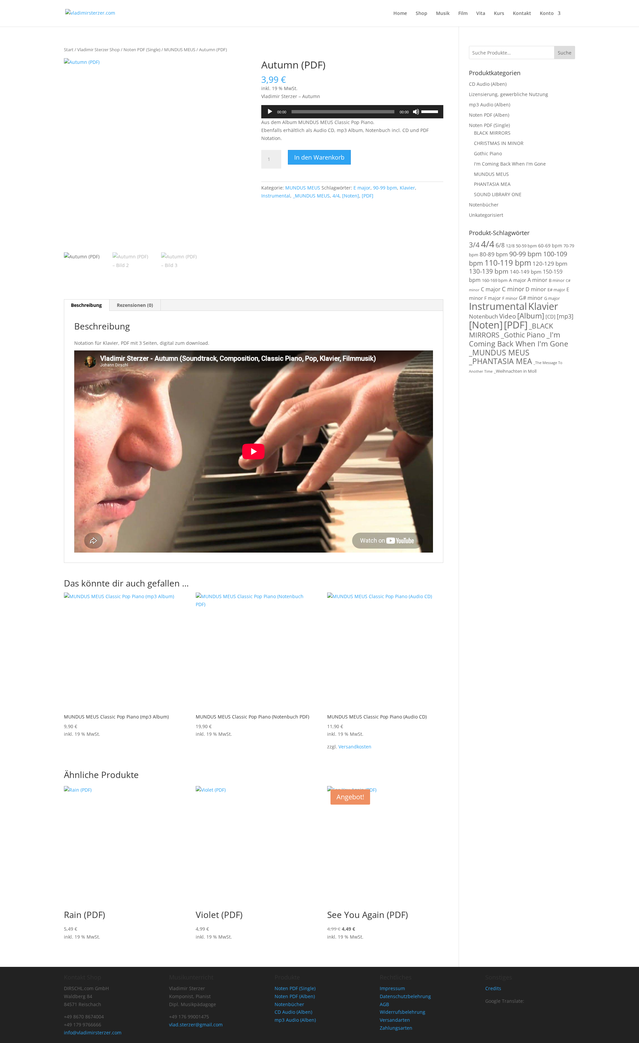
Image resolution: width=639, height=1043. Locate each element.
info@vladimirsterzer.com (92, 1032)
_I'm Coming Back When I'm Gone (518, 339)
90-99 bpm (385, 188)
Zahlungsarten (396, 1028)
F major (492, 298)
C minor (513, 289)
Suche (564, 53)
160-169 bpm (495, 280)
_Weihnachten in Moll (515, 371)
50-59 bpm (526, 246)
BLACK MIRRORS (492, 133)
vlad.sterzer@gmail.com (196, 1024)
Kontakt (522, 13)
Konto (547, 13)
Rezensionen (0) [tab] (135, 305)
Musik (443, 13)
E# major (556, 290)
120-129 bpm (549, 263)
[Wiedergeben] (270, 111)
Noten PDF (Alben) (489, 115)
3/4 (474, 244)
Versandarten (395, 1020)
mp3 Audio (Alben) (489, 104)
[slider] (430, 111)
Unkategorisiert (486, 215)
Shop (421, 13)
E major (361, 188)
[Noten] (350, 196)
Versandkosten (354, 746)
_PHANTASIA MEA (500, 361)
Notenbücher (484, 204)
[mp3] (565, 316)
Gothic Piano (488, 153)
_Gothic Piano (523, 334)
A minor (537, 280)
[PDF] (367, 196)
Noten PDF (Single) (141, 50)
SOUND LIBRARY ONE (498, 194)
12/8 (510, 246)
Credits (493, 988)
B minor (556, 280)
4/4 (335, 196)
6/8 (500, 245)
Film (463, 13)
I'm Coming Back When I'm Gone (510, 164)
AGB (384, 1004)
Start (69, 50)
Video (507, 316)
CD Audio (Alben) (488, 84)
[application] (352, 111)
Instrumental (275, 196)
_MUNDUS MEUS (311, 196)
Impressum (392, 988)
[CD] (550, 316)
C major (491, 289)
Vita (480, 13)
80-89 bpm (494, 254)
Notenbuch (483, 316)
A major (517, 280)
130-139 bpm (489, 271)
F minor (510, 298)
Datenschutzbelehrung (405, 996)
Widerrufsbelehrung (402, 1012)
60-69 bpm (550, 245)
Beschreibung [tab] (86, 305)
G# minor (531, 298)
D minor (536, 289)
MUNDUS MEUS (179, 50)
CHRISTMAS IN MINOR (499, 143)
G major (552, 298)
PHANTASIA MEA (492, 184)
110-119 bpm (508, 262)
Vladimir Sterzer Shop (98, 50)
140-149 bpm (525, 271)
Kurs (499, 13)
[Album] (530, 316)
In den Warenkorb (319, 157)
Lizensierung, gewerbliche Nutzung (508, 94)
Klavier (407, 188)
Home (400, 13)
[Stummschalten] (416, 111)
